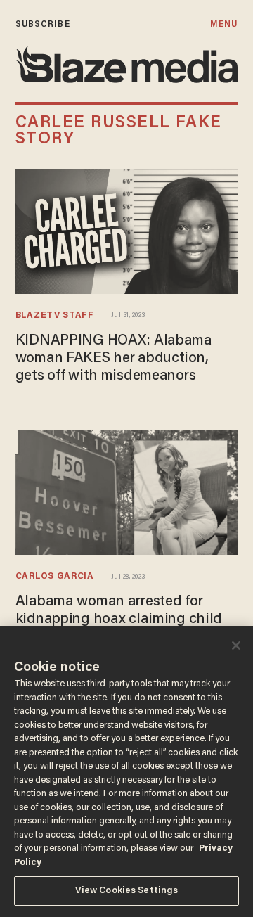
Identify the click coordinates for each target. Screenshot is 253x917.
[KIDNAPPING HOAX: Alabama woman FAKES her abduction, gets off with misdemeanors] (126, 229)
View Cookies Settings (127, 890)
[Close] (236, 645)
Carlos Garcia (54, 576)
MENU (224, 24)
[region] (126, 771)
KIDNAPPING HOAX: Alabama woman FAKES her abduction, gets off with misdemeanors (113, 359)
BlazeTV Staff (54, 316)
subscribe (42, 24)
